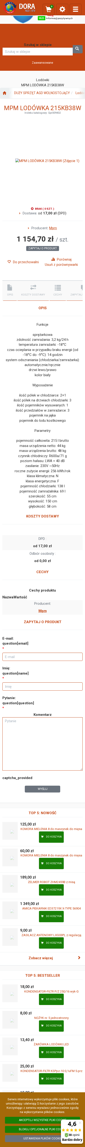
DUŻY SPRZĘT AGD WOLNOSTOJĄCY (42, 93)
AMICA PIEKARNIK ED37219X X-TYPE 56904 (51, 908)
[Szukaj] (78, 49)
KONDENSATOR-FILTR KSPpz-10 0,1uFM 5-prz (51, 1071)
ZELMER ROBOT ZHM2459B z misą (51, 882)
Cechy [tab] (57, 294)
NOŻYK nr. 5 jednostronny (51, 1018)
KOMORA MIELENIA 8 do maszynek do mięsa (51, 829)
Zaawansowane (42, 62)
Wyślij (42, 789)
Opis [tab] (10, 294)
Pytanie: (18, 700)
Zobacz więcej (41, 958)
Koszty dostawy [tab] (33, 294)
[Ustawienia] (62, 9)
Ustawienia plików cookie (42, 1138)
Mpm (53, 228)
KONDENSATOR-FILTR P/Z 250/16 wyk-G (51, 991)
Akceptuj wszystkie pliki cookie (42, 1120)
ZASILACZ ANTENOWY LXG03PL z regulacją (51, 935)
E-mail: (15, 641)
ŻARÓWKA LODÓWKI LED (51, 1044)
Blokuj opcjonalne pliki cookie (42, 1129)
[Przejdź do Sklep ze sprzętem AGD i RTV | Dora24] (4, 93)
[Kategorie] (75, 9)
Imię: (15, 670)
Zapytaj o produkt (42, 248)
